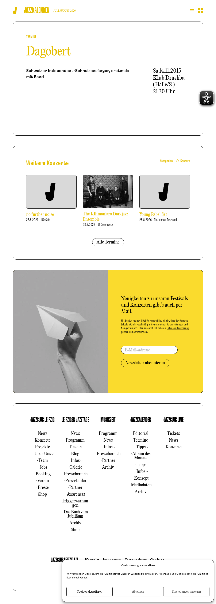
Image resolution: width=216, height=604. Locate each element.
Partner (75, 487)
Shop (42, 494)
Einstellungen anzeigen (186, 592)
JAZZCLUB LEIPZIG (42, 420)
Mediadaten (141, 485)
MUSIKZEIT (108, 420)
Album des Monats (141, 456)
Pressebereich (76, 474)
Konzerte (43, 440)
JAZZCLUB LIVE (173, 420)
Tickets (75, 447)
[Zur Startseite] (15, 10)
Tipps (141, 447)
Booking (43, 474)
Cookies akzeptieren (89, 592)
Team (43, 460)
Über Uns (42, 453)
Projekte (42, 447)
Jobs (43, 467)
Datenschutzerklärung (178, 328)
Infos (75, 460)
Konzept (141, 478)
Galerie (75, 467)
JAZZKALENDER (140, 420)
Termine (140, 440)
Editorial (140, 433)
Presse (43, 487)
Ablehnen (138, 592)
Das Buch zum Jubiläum (76, 514)
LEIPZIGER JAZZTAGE (75, 420)
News (42, 433)
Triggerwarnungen (76, 503)
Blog (75, 453)
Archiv (75, 523)
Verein (43, 480)
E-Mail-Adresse (137, 350)
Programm (75, 440)
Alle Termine (108, 242)
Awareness (76, 494)
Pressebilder (75, 480)
